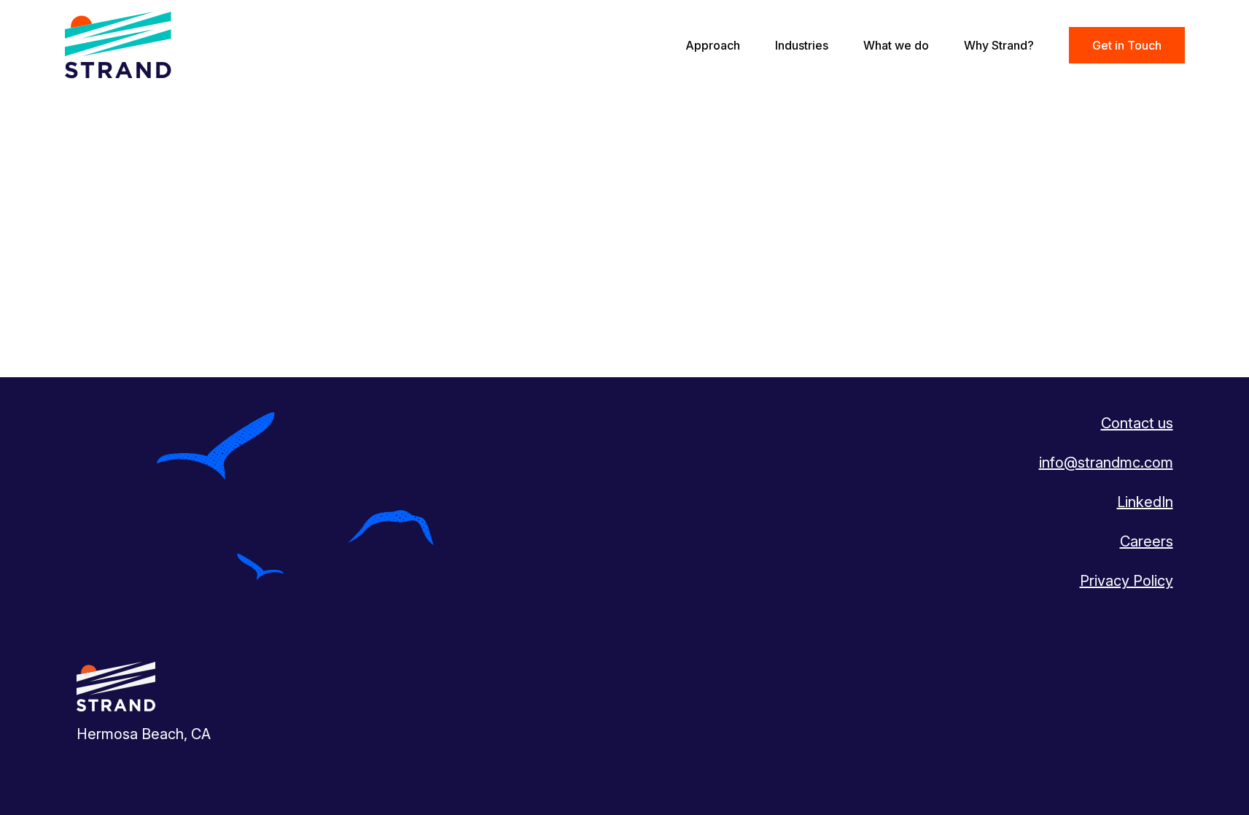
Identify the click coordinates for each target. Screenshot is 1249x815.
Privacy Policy (1126, 581)
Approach (712, 45)
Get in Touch (1127, 45)
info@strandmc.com (1106, 462)
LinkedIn (1145, 502)
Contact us (1137, 423)
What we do (896, 45)
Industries (801, 45)
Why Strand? (999, 45)
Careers (1146, 541)
